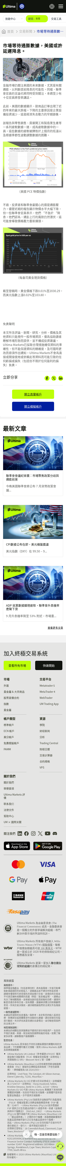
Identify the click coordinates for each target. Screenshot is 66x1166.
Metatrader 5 (47, 685)
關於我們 (9, 776)
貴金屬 (7, 710)
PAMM (7, 749)
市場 (7, 679)
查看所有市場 (17, 665)
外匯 (6, 685)
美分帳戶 (9, 737)
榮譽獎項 (9, 788)
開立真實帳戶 (33, 394)
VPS (42, 767)
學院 (42, 725)
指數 (6, 704)
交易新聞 (25, 31)
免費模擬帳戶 (11, 743)
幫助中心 (9, 816)
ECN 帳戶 (9, 731)
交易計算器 (46, 755)
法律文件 (9, 810)
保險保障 (47, 944)
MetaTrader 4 (47, 691)
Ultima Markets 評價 (14, 796)
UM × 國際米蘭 (12, 822)
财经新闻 (45, 731)
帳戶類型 (9, 718)
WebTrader (46, 698)
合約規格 (45, 761)
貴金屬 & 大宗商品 (14, 691)
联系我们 (9, 804)
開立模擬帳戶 (33, 406)
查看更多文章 (55, 627)
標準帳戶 (9, 725)
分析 (42, 737)
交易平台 (45, 679)
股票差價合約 (11, 698)
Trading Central (49, 743)
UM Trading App (49, 704)
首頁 (10, 32)
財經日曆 (45, 749)
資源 (42, 718)
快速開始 (49, 665)
